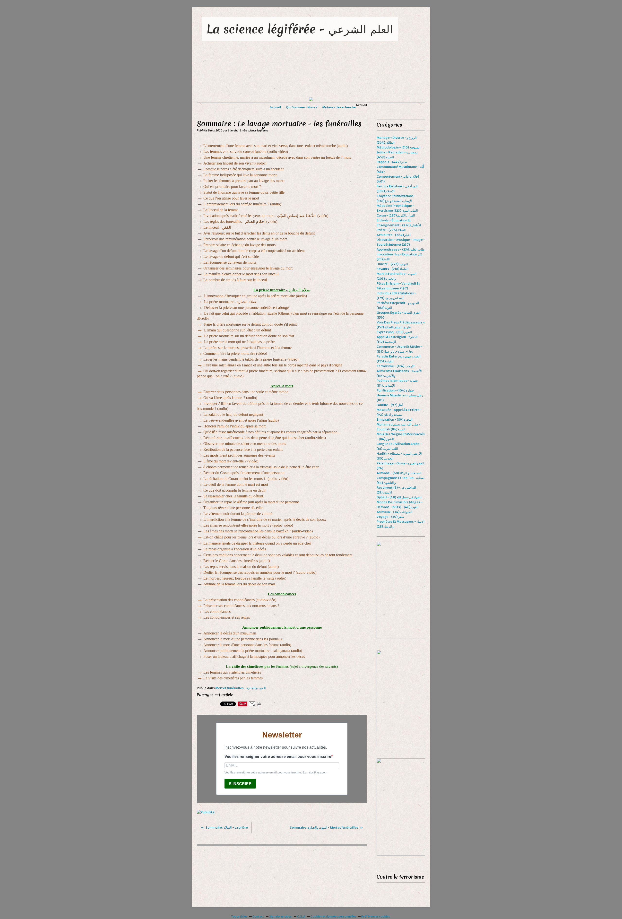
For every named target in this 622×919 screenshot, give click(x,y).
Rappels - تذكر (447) (392, 162)
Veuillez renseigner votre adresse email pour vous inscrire (278, 756)
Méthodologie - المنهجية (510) (398, 147)
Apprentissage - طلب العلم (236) (400, 249)
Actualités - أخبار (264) (394, 235)
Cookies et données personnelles (333, 916)
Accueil (275, 107)
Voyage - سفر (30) (390, 517)
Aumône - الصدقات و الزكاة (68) (399, 473)
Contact (258, 916)
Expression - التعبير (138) (394, 332)
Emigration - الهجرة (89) (395, 419)
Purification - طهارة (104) (395, 390)
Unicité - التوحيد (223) (392, 264)
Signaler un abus (280, 916)
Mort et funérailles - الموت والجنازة (240, 688)
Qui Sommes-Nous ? (301, 107)
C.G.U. (301, 916)
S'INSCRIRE (240, 784)
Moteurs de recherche (339, 107)
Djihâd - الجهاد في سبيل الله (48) (399, 497)
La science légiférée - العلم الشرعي (300, 29)
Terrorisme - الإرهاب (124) (396, 366)
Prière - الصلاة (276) (391, 230)
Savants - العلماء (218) (392, 269)
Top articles (239, 916)
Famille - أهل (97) (390, 405)
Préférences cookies (375, 916)
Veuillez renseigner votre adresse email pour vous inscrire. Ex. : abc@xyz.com (276, 772)
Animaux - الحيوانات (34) (394, 512)
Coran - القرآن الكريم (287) (396, 215)
